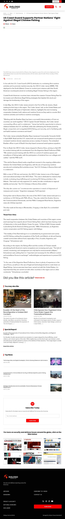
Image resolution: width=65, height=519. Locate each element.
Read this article (8, 346)
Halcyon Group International (55, 515)
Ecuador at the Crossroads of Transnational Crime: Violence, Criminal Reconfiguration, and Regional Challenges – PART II (29, 333)
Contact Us (38, 494)
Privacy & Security (9, 501)
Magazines (6, 494)
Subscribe (49, 7)
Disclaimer (6, 508)
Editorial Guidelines (9, 505)
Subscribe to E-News (40, 491)
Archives (6, 491)
